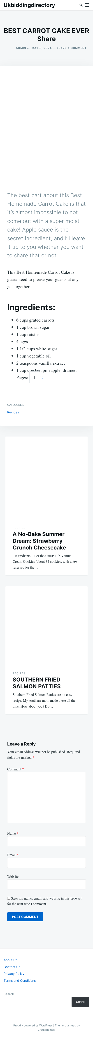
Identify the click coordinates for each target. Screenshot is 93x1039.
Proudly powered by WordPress (33, 1025)
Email (12, 854)
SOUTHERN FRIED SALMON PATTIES (37, 683)
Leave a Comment (72, 48)
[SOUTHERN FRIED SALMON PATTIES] (46, 625)
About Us (10, 960)
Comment (15, 769)
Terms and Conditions (20, 980)
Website (13, 876)
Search (9, 994)
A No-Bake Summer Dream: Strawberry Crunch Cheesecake (39, 541)
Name (13, 833)
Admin (21, 48)
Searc (80, 1002)
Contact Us (12, 967)
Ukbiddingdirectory (29, 5)
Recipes (13, 412)
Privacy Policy (14, 973)
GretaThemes (46, 1029)
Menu (87, 5)
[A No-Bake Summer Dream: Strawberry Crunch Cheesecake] (46, 477)
